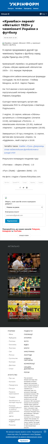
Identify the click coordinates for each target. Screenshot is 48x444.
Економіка (12, 344)
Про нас (12, 378)
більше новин (24, 235)
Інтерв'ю (27, 338)
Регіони (11, 355)
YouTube (17, 231)
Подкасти (28, 331)
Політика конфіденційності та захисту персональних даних (15, 409)
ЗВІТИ (11, 416)
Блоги (26, 348)
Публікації (28, 334)
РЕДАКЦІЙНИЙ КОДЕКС (14, 420)
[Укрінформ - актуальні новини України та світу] (24, 4)
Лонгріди (28, 355)
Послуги (11, 8)
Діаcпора (12, 365)
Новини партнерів (28, 359)
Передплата (13, 385)
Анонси (35, 8)
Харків (41, 182)
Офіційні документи (29, 368)
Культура (12, 362)
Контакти (12, 381)
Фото (26, 341)
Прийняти (24, 441)
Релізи (26, 372)
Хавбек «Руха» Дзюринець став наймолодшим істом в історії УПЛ (24, 149)
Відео (26, 345)
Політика (12, 341)
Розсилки (12, 425)
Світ (10, 351)
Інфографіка (29, 351)
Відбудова (12, 338)
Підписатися (12, 221)
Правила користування (14, 393)
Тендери (12, 397)
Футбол (7, 182)
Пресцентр (27, 8)
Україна (32, 182)
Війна (11, 334)
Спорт (25, 182)
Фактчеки (12, 348)
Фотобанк (18, 8)
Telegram (36, 229)
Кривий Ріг (16, 182)
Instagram (6, 231)
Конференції (29, 364)
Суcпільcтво (13, 358)
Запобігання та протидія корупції (15, 401)
